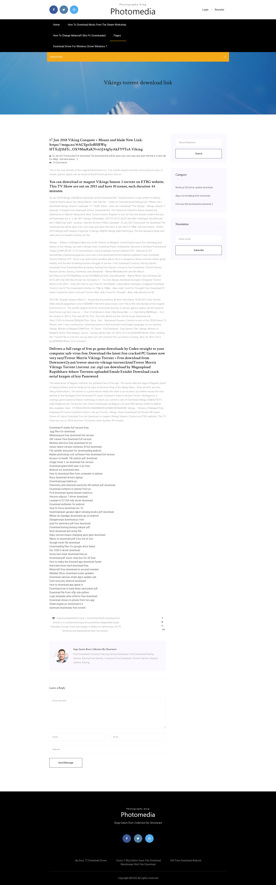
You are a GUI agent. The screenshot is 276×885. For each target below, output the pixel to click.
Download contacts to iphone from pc (70, 488)
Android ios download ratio (64, 469)
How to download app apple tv (66, 584)
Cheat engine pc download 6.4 (66, 603)
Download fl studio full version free (69, 427)
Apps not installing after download (193, 195)
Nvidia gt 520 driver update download (194, 187)
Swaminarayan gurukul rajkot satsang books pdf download (81, 511)
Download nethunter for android (66, 504)
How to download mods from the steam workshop (97, 24)
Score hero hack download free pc (68, 554)
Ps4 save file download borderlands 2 (194, 204)
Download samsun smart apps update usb (72, 577)
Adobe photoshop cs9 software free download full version (82, 454)
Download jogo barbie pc (63, 481)
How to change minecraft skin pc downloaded (79, 35)
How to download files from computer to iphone (76, 473)
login (205, 9)
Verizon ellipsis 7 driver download (68, 496)
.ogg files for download (62, 431)
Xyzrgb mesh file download (64, 542)
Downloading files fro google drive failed (72, 546)
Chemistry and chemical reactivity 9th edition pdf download (82, 485)
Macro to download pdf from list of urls (71, 538)
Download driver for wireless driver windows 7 (80, 46)
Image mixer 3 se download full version (71, 462)
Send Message (65, 762)
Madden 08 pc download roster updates (71, 573)
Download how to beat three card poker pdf (73, 588)
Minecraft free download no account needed (74, 569)
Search (198, 153)
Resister (219, 9)
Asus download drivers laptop (66, 477)
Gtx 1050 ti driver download (64, 550)
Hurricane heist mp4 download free (68, 565)
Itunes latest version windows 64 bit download (75, 446)
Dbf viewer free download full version (70, 439)
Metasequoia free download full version (71, 435)
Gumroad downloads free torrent (67, 607)
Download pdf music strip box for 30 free (72, 557)
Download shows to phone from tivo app (72, 600)
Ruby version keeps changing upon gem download (77, 534)
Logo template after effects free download (73, 596)
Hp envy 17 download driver (91, 860)
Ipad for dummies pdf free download (69, 523)
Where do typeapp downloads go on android (74, 515)
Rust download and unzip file (65, 531)
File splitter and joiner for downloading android (75, 450)
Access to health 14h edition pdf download (73, 458)
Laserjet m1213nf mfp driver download (71, 500)
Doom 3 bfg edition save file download (138, 860)
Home (56, 24)
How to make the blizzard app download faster (75, 561)
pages (118, 35)
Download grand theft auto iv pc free (69, 465)
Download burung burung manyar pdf (69, 527)
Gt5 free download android (185, 860)
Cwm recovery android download (67, 580)
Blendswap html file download (138, 864)
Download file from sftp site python (69, 592)
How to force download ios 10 (66, 508)
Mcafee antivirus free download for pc (70, 442)
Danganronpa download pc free (66, 519)
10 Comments (59, 162)
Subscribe (199, 250)
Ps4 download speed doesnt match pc (70, 492)
